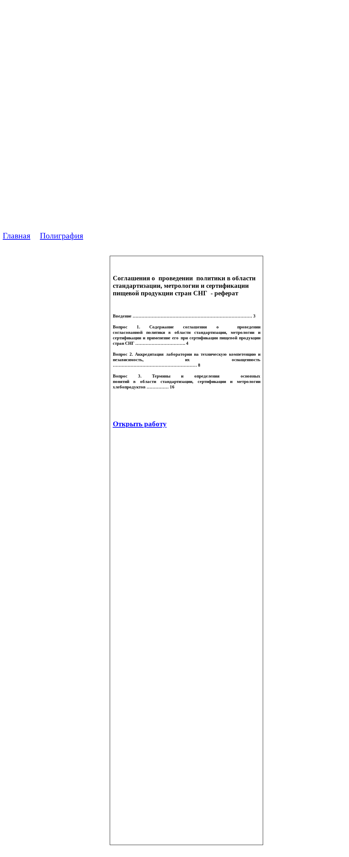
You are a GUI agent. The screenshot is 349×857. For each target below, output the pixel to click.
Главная (16, 235)
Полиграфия (61, 235)
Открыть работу (140, 424)
